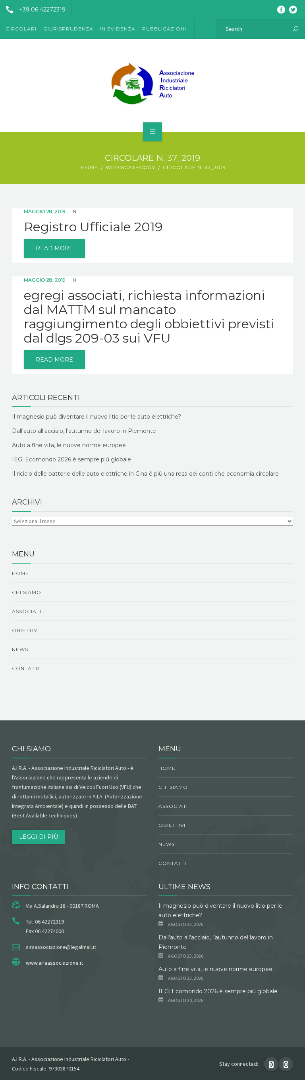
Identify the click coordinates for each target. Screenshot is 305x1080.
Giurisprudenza (68, 29)
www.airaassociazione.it (54, 962)
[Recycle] (152, 84)
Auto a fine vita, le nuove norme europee (69, 445)
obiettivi (25, 630)
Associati (26, 611)
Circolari (21, 29)
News (20, 649)
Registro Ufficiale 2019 (93, 227)
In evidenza (117, 29)
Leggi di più (38, 836)
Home (89, 167)
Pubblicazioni (164, 29)
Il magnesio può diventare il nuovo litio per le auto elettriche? (96, 416)
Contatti (26, 668)
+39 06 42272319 (42, 9)
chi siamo (26, 592)
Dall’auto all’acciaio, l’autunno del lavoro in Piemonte (84, 430)
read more (54, 248)
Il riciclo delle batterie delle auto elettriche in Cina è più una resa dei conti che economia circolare (145, 473)
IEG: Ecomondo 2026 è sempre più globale (71, 459)
